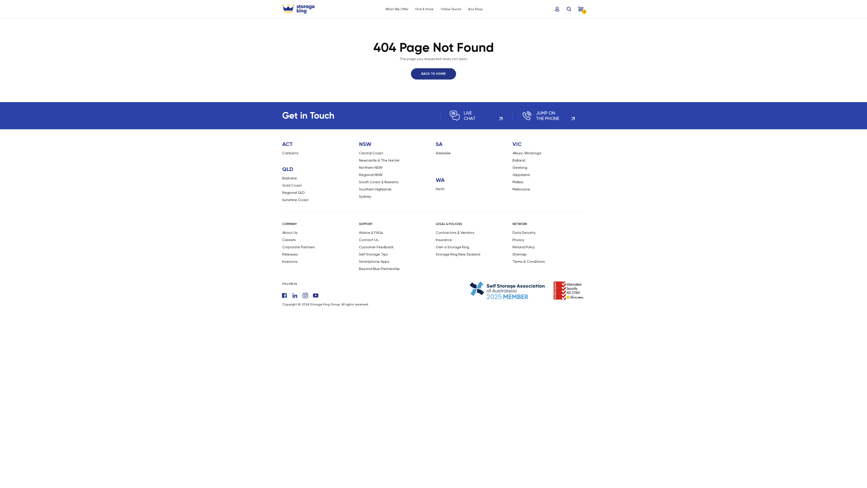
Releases (290, 254)
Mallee (518, 182)
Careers (289, 240)
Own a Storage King (452, 247)
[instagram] (305, 295)
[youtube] (315, 295)
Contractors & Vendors (455, 232)
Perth (440, 189)
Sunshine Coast (295, 200)
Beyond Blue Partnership (379, 269)
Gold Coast (292, 185)
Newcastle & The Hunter (379, 160)
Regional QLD (293, 192)
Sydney (365, 196)
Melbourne (521, 189)
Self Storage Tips (373, 254)
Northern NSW (370, 167)
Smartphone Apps (374, 261)
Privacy (518, 240)
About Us (290, 232)
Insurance (444, 240)
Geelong (520, 167)
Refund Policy (524, 247)
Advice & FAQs (371, 232)
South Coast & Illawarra (378, 182)
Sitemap (520, 254)
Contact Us (368, 240)
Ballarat (519, 160)
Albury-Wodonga (527, 153)
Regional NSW (370, 175)
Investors (290, 261)
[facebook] (284, 295)
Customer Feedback (376, 247)
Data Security (524, 232)
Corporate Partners (298, 247)
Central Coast (371, 153)
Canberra (290, 153)
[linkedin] (294, 295)
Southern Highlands (375, 189)
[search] (569, 9)
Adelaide (443, 153)
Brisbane (289, 178)
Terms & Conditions (529, 261)
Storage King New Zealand (458, 254)
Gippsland (521, 175)
